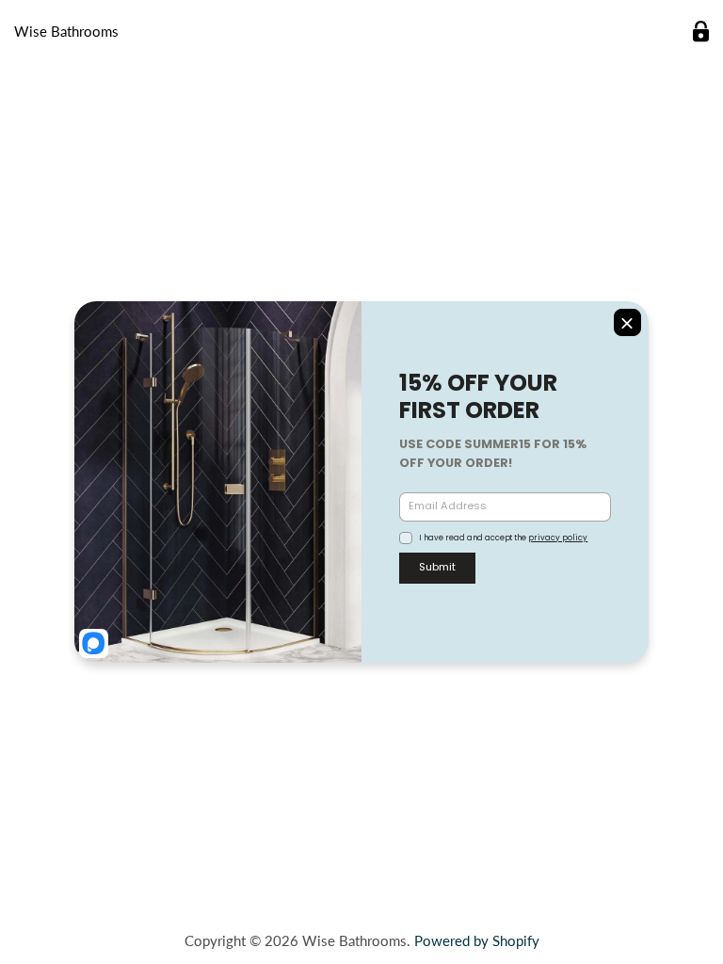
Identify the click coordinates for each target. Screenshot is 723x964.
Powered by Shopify (476, 940)
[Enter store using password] (700, 31)
